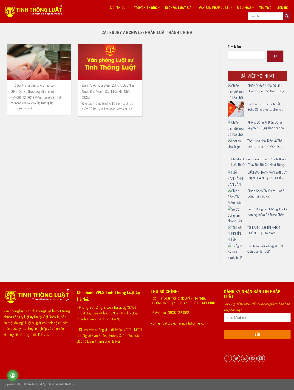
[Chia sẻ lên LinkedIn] (261, 358)
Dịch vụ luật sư (178, 8)
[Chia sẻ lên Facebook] (228, 358)
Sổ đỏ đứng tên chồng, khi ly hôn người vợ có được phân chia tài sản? (267, 212)
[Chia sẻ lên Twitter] (236, 358)
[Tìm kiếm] (275, 56)
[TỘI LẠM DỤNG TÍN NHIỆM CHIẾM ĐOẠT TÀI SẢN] (236, 233)
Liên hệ (282, 8)
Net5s (69, 384)
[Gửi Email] (245, 358)
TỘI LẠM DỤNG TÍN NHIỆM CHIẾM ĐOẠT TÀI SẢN (263, 230)
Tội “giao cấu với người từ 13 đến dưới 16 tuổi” (265, 249)
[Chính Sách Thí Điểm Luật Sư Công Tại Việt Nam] (236, 196)
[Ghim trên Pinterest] (253, 358)
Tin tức (265, 8)
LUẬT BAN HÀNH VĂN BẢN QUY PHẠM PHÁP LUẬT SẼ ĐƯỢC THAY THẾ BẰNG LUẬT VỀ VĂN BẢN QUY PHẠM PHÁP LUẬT (267, 175)
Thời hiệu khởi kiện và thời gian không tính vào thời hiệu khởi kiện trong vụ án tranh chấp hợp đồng (265, 143)
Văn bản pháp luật (214, 8)
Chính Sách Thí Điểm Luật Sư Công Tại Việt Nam (266, 193)
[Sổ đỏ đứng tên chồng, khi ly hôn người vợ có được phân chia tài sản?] (236, 214)
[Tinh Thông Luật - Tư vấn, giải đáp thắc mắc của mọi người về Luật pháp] (33, 11)
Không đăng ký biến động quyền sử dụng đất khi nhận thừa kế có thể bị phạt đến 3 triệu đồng (267, 125)
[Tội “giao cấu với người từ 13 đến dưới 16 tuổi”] (236, 251)
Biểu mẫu (244, 8)
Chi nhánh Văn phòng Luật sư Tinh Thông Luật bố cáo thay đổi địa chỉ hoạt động (259, 162)
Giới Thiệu (118, 8)
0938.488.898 (178, 312)
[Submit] (287, 16)
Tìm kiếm (234, 46)
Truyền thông (145, 8)
